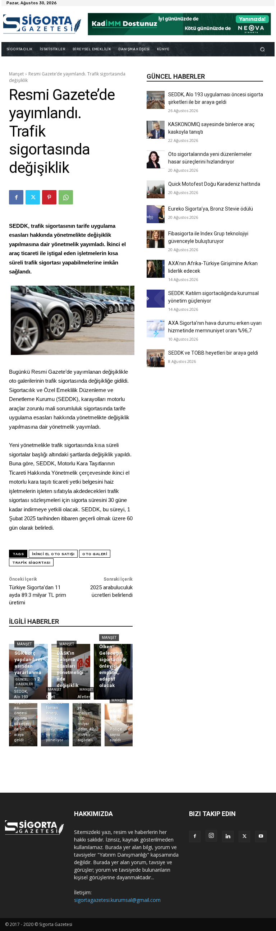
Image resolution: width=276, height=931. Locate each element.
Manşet (16, 74)
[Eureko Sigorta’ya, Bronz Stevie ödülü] (156, 214)
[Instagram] (211, 836)
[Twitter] (33, 197)
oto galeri (94, 554)
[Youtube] (261, 836)
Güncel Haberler (24, 682)
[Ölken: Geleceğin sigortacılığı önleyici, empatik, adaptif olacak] (113, 672)
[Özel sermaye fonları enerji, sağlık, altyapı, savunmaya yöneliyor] (55, 724)
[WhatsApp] (66, 197)
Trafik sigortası (31, 562)
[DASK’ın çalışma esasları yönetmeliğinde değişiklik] (70, 672)
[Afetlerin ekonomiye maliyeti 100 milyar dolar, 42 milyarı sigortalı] (87, 724)
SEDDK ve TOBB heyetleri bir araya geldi (213, 353)
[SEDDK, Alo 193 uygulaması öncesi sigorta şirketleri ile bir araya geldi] (156, 100)
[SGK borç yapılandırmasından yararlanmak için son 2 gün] (28, 672)
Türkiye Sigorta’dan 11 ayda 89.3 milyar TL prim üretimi (37, 595)
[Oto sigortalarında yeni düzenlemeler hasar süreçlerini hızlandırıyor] (156, 160)
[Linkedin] (228, 836)
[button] (263, 49)
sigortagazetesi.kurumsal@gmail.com (117, 900)
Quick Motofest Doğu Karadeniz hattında (214, 184)
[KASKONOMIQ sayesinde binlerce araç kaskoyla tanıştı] (156, 130)
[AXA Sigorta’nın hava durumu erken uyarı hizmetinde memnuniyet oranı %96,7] (156, 328)
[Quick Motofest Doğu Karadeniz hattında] (156, 189)
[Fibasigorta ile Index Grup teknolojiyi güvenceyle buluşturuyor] (156, 239)
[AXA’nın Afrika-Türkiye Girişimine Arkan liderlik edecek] (156, 269)
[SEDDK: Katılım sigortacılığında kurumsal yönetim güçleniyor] (156, 299)
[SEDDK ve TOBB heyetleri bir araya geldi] (156, 358)
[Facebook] (16, 197)
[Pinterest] (49, 197)
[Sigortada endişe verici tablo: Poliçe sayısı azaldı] (119, 724)
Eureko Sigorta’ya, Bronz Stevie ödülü (210, 209)
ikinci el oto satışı (53, 554)
